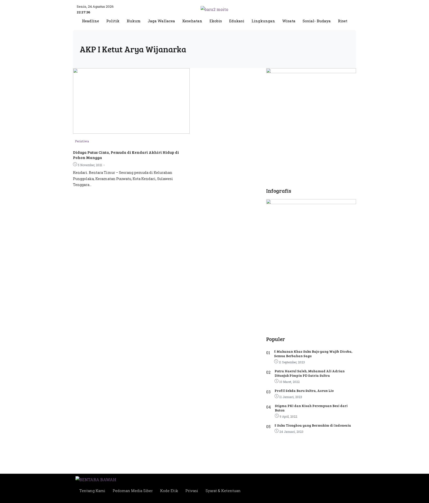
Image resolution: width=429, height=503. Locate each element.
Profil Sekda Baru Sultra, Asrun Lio (304, 390)
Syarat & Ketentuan (223, 490)
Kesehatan (192, 21)
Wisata (288, 21)
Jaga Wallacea (161, 21)
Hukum (134, 21)
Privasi (191, 490)
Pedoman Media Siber (133, 490)
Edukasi (236, 21)
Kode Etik (169, 490)
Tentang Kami (92, 490)
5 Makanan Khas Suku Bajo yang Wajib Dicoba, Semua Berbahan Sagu (313, 353)
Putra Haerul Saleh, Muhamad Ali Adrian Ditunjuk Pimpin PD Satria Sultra (310, 373)
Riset (342, 21)
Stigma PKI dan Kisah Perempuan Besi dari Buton (311, 407)
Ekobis (216, 21)
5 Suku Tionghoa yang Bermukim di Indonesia (313, 425)
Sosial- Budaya (317, 21)
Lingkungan (263, 21)
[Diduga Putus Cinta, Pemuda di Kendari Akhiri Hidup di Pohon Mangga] (131, 132)
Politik (112, 21)
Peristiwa (82, 141)
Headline (90, 21)
